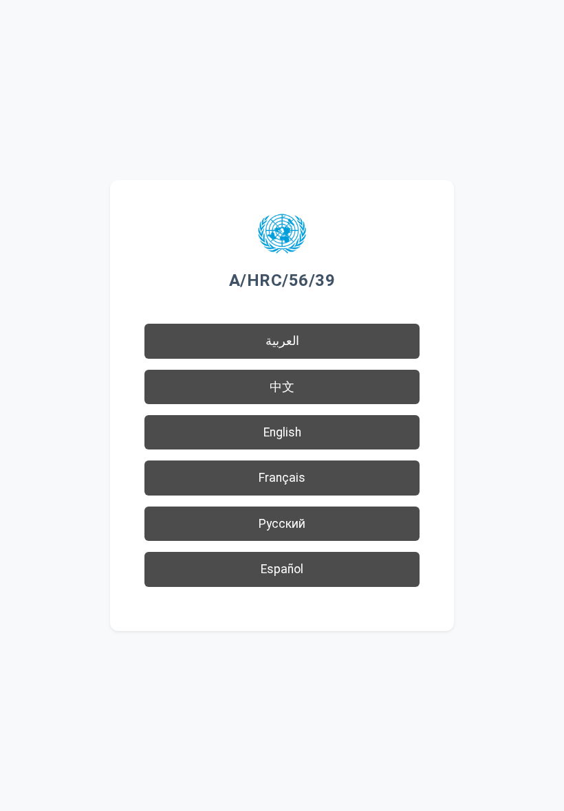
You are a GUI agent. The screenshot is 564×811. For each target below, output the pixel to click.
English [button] (282, 432)
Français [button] (282, 478)
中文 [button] (282, 387)
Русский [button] (282, 524)
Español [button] (282, 569)
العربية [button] (282, 341)
